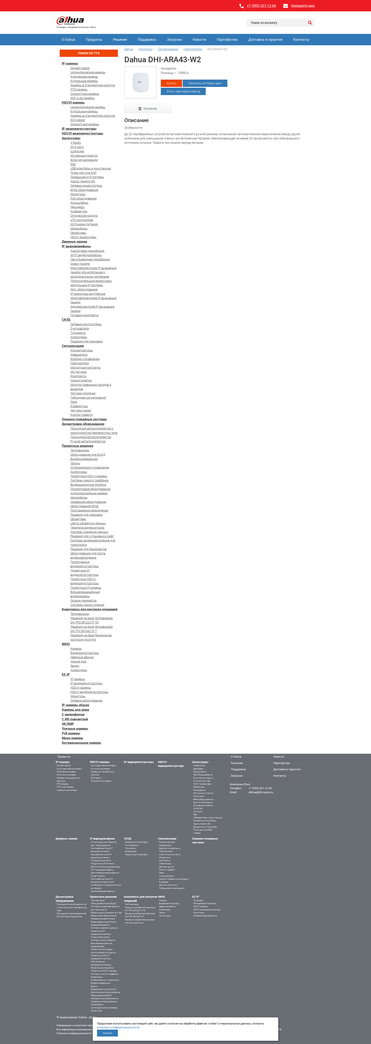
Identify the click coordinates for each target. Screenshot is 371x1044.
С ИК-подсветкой (75, 719)
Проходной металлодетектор (90, 437)
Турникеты (78, 332)
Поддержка (147, 40)
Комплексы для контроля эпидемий (89, 609)
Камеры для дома (75, 710)
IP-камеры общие (75, 705)
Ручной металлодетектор (88, 441)
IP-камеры (70, 63)
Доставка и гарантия (265, 40)
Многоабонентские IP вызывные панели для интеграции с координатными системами (93, 272)
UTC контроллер (81, 220)
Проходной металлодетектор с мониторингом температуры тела (72, 907)
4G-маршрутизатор (84, 155)
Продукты (94, 40)
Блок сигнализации (84, 160)
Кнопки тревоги (81, 414)
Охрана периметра (83, 600)
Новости (199, 40)
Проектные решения (77, 446)
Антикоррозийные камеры (89, 493)
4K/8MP (68, 724)
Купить (171, 83)
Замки (74, 665)
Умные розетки (81, 380)
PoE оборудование (83, 198)
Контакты (301, 40)
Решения (120, 40)
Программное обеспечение (89, 510)
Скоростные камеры (84, 93)
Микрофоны (79, 228)
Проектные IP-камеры (85, 587)
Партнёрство (227, 40)
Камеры (76, 648)
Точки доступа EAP (83, 172)
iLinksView (77, 151)
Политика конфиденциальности (73, 1033)
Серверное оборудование (88, 502)
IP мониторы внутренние (87, 293)
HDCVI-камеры (73, 102)
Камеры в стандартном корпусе (92, 85)
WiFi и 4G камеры (82, 98)
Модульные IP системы (86, 285)
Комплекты (78, 376)
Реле (73, 402)
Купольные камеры (84, 81)
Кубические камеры (84, 76)
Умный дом (78, 661)
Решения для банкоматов (88, 549)
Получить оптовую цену (205, 83)
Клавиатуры (79, 406)
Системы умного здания (87, 605)
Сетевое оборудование (86, 700)
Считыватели (79, 328)
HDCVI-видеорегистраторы (82, 133)
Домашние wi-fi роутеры (87, 177)
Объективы (78, 233)
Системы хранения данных (89, 532)
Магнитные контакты (85, 367)
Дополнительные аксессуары (91, 281)
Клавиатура (78, 211)
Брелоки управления (85, 359)
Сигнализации (73, 346)
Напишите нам (303, 6)
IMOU (66, 644)
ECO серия (77, 120)
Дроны (75, 463)
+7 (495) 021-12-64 (261, 6)
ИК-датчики (78, 372)
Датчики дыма (80, 410)
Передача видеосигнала (87, 527)
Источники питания (84, 224)
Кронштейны (79, 202)
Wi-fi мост (77, 147)
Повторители (79, 363)
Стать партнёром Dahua (183, 91)
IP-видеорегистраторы (79, 129)
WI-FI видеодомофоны (86, 255)
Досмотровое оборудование (83, 424)
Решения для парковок (86, 341)
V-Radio (75, 142)
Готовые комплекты (84, 315)
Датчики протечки (83, 393)
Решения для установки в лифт (92, 536)
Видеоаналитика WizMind (88, 484)
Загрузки (174, 40)
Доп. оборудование (83, 289)
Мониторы (77, 194)
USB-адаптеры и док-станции (90, 168)
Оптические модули (84, 215)
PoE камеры (71, 733)
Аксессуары (71, 138)
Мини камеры (72, 738)
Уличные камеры (75, 729)
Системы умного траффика (89, 480)
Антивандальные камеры (81, 743)
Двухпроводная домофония (90, 259)
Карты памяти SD (82, 181)
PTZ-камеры (79, 89)
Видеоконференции (84, 459)
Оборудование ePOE (84, 506)
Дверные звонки (74, 242)
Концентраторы (81, 350)
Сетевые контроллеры (86, 324)
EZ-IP (66, 674)
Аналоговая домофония (87, 251)
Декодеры (77, 207)
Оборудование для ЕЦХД (87, 454)
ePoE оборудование (84, 190)
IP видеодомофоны (76, 246)
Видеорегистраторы (84, 653)
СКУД (66, 320)
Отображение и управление (89, 467)
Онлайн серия (80, 68)
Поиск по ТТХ (89, 53)
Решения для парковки (86, 514)
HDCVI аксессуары (83, 237)
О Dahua (68, 40)
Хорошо (107, 1033)
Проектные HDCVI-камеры (88, 476)
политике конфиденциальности (118, 1027)
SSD (73, 164)
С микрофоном (73, 714)
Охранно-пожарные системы (84, 419)
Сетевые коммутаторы (86, 185)
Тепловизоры (79, 450)
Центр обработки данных (88, 523)
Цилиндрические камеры (87, 72)
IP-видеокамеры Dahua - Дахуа (76, 1017)
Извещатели (79, 354)
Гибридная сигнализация (88, 397)
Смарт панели (80, 263)
